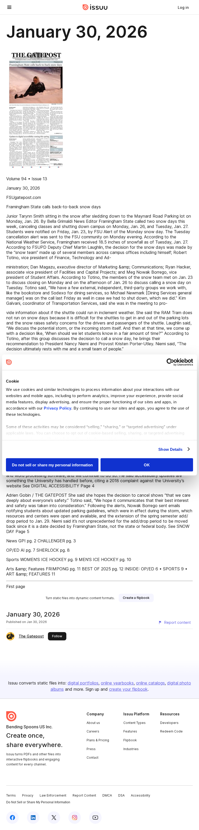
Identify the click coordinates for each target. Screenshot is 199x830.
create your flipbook (128, 689)
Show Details (170, 449)
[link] (183, 7)
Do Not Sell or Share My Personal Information (38, 802)
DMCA (107, 795)
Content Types (134, 723)
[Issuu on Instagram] (74, 817)
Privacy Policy (57, 408)
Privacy (27, 795)
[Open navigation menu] (9, 7)
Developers (169, 723)
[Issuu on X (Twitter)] (54, 817)
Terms (11, 795)
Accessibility (140, 795)
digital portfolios (83, 683)
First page (15, 586)
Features (130, 731)
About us (93, 723)
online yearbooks (117, 683)
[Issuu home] (95, 7)
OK (147, 465)
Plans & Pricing (98, 740)
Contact (92, 757)
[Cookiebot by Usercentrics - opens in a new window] (170, 362)
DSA (121, 795)
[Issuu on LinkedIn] (33, 817)
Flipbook (130, 740)
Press (91, 749)
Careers (93, 731)
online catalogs (150, 683)
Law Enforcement (53, 795)
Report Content (84, 795)
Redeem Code (171, 731)
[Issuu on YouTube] (95, 817)
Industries (131, 749)
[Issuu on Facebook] (12, 817)
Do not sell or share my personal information (52, 465)
